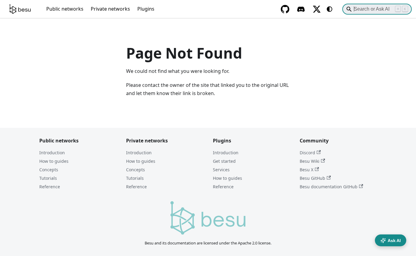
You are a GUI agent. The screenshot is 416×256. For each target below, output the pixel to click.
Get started (224, 161)
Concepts (48, 169)
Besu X (306, 169)
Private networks (110, 8)
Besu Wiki (309, 161)
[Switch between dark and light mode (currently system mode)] (329, 9)
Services (221, 169)
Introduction (52, 152)
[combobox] (377, 9)
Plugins (145, 8)
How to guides (54, 161)
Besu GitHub (312, 178)
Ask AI (394, 240)
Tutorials (48, 178)
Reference (49, 186)
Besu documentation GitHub (329, 186)
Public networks (64, 8)
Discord (307, 152)
